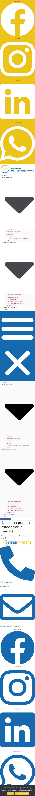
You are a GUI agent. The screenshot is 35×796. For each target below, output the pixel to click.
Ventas (9, 230)
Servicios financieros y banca (18, 238)
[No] (32, 790)
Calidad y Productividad (15, 303)
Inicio (5, 175)
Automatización (12, 299)
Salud (9, 236)
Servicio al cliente (13, 232)
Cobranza (10, 234)
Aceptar (10, 793)
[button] (17, 346)
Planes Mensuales (10, 307)
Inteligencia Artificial (15, 295)
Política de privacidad (21, 793)
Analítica (10, 305)
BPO (8, 240)
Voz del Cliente (12, 297)
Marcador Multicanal (15, 301)
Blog (5, 310)
